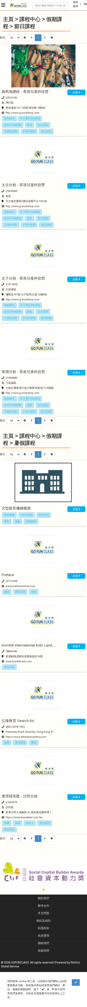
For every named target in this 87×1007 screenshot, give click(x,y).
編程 (6, 591)
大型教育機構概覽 (16, 508)
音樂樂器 (31, 521)
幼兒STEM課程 (12, 124)
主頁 (8, 19)
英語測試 (44, 823)
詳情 (76, 92)
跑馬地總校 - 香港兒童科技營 (25, 92)
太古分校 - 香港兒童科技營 (23, 185)
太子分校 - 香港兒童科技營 (23, 278)
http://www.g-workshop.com (22, 112)
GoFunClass (18, 5)
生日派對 (43, 124)
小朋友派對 (10, 131)
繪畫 (17, 521)
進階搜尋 (75, 4)
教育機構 (9, 514)
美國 (17, 823)
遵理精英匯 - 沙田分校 (20, 796)
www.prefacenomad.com (20, 586)
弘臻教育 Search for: (18, 721)
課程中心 (29, 19)
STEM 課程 (29, 131)
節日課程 (24, 26)
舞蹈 (6, 521)
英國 (6, 823)
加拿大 (30, 823)
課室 (29, 124)
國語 (33, 742)
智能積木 (9, 118)
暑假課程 (24, 443)
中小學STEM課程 (30, 118)
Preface (8, 575)
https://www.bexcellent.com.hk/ (24, 817)
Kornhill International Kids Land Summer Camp (39, 645)
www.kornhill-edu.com (19, 661)
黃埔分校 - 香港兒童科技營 (23, 372)
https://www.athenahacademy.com (26, 736)
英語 (33, 591)
